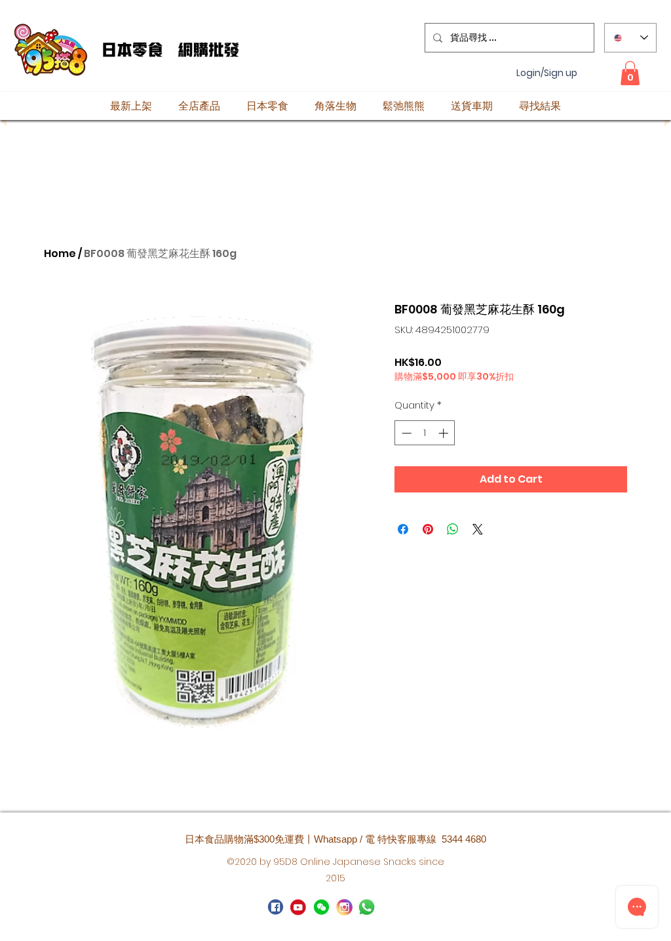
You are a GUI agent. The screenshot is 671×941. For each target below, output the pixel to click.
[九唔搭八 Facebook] (275, 907)
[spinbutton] (425, 433)
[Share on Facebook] (403, 529)
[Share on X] (478, 529)
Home (60, 253)
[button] (630, 73)
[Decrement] (405, 433)
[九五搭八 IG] (344, 907)
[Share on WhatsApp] (453, 529)
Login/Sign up (546, 73)
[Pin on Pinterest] (428, 529)
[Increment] (444, 433)
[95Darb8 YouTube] (298, 907)
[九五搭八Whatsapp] (321, 907)
